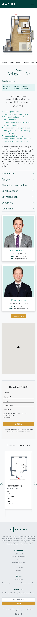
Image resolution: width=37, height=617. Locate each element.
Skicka (19, 603)
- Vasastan (18, 565)
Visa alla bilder (18, 316)
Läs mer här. (7, 418)
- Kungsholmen (18, 567)
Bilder (12, 62)
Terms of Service (21, 431)
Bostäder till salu (19, 554)
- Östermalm (18, 570)
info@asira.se (19, 579)
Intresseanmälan (28, 62)
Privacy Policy (11, 431)
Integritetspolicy (29, 609)
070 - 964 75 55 (21, 256)
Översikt (4, 62)
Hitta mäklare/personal (19, 556)
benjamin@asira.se (21, 258)
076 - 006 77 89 (21, 306)
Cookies (20, 610)
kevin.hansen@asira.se (21, 308)
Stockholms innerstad (18, 562)
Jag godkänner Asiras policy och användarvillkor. (16, 414)
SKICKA (18, 424)
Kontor (19, 559)
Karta (18, 62)
